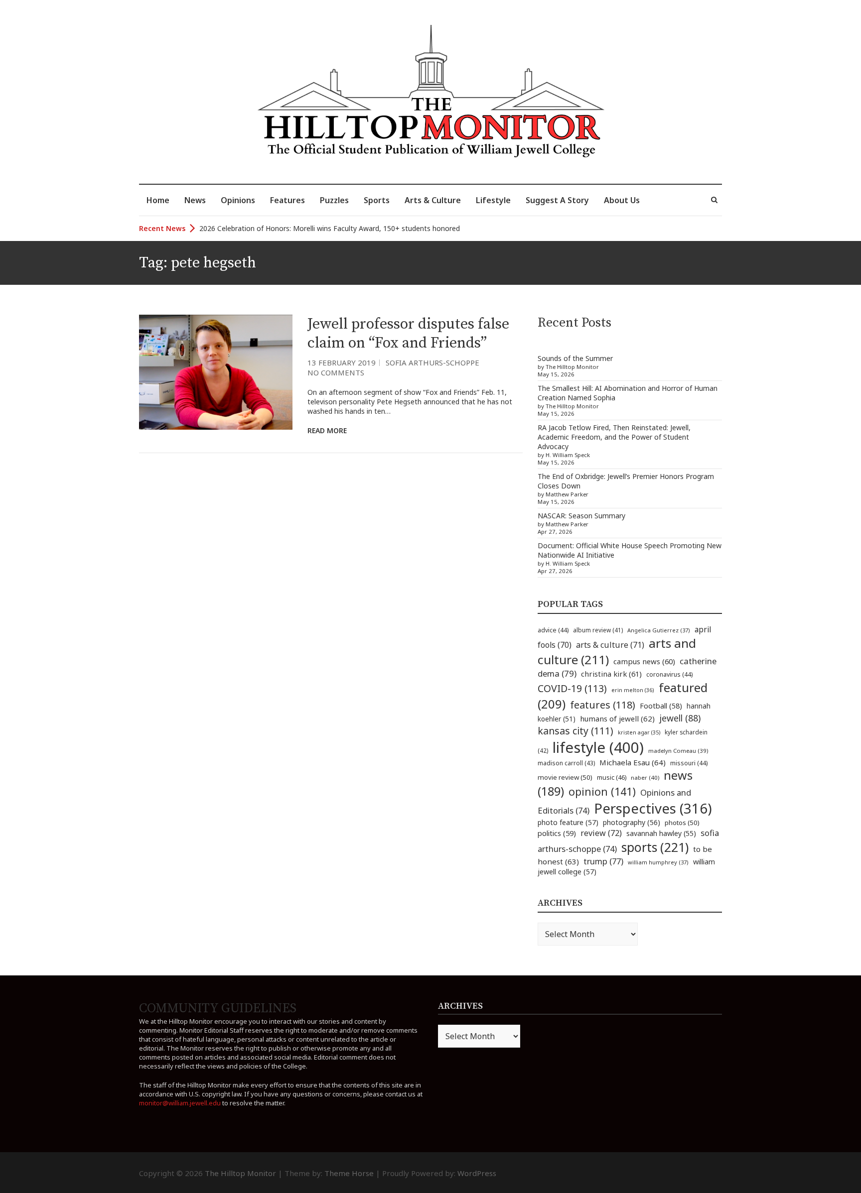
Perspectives (653, 808)
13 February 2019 (341, 362)
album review (598, 630)
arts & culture (610, 644)
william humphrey (658, 862)
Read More (327, 430)
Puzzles (334, 200)
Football (661, 706)
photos (682, 822)
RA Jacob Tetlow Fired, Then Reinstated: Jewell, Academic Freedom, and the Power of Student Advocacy (614, 437)
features (602, 705)
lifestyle (598, 747)
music (611, 777)
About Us (622, 200)
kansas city (575, 730)
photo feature (568, 822)
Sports (377, 200)
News (195, 200)
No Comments (335, 372)
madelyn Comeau (678, 750)
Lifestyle (493, 200)
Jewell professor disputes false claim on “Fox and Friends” (408, 334)
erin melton (632, 690)
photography (631, 822)
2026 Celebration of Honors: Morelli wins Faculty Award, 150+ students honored (329, 228)
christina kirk (611, 674)
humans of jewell (617, 718)
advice (553, 630)
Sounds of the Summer (575, 358)
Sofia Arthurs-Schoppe (432, 362)
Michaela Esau (632, 762)
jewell (680, 718)
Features (287, 200)
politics (557, 833)
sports (655, 846)
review (601, 833)
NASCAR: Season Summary (581, 515)
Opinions (238, 200)
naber (645, 777)
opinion (602, 791)
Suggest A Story (557, 200)
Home (157, 200)
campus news (644, 661)
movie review (565, 777)
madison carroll (566, 763)
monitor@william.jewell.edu (180, 1102)
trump (603, 861)
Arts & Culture (433, 200)
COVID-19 (572, 688)
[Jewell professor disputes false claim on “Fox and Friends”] (215, 372)
